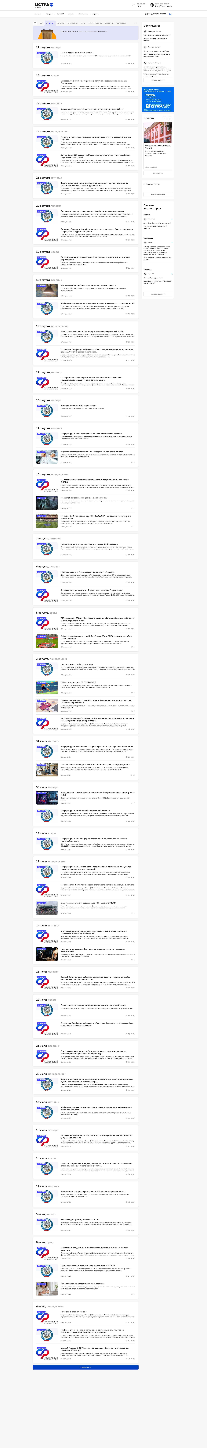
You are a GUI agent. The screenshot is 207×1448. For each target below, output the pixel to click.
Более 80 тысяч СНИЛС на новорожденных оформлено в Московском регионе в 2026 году (95, 1349)
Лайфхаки (109, 23)
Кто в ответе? (73, 23)
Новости (38, 14)
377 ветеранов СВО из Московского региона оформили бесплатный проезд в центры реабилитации (97, 619)
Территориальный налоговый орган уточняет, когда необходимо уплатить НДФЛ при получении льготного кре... (97, 1080)
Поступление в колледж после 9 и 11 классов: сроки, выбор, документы (95, 764)
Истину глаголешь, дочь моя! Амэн (156, 51)
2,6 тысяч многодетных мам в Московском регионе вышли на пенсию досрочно (94, 1248)
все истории (158, 173)
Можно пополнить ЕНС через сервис (78, 405)
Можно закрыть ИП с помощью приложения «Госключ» (88, 572)
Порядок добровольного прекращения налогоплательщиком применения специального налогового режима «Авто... (97, 1164)
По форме (50, 23)
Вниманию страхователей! (73, 1312)
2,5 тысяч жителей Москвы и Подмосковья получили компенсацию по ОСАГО (95, 480)
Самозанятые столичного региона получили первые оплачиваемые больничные (94, 82)
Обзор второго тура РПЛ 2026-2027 (78, 682)
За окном (60, 23)
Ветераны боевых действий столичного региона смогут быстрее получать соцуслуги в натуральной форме (97, 230)
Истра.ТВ (60, 14)
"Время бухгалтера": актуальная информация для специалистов (92, 451)
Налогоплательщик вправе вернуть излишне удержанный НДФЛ (92, 331)
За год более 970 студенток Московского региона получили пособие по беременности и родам (96, 156)
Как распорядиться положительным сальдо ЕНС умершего (89, 544)
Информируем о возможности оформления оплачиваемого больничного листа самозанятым (96, 1108)
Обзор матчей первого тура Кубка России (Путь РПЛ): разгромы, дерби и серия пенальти (96, 637)
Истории (49, 14)
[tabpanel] (158, 146)
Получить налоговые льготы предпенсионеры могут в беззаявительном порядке (96, 138)
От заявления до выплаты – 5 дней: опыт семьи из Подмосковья (92, 590)
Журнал (96, 14)
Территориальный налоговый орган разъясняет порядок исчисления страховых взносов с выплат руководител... (94, 184)
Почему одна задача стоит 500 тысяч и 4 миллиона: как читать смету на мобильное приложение (96, 701)
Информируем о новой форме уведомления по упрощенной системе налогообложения (94, 839)
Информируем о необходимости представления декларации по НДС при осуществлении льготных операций (96, 867)
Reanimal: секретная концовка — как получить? (84, 498)
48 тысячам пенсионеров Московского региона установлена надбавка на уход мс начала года (96, 1136)
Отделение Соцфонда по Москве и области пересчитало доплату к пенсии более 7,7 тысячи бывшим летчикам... (97, 350)
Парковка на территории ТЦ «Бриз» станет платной (157, 282)
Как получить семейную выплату (77, 664)
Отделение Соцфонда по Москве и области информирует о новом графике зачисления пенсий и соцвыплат (97, 1024)
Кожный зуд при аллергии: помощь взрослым (83, 1283)
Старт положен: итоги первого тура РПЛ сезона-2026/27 (88, 903)
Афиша (71, 14)
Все (41, 23)
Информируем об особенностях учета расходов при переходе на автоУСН (97, 746)
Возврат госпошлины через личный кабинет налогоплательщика (92, 211)
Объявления (83, 14)
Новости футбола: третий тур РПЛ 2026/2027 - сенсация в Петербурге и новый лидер (96, 517)
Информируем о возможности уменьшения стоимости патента (91, 433)
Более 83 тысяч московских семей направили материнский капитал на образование (95, 258)
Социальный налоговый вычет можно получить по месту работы (92, 109)
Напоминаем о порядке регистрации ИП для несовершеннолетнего (93, 1191)
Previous (164, 119)
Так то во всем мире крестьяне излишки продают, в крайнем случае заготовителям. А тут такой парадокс (157, 69)
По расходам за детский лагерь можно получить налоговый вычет (93, 1005)
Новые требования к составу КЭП (77, 52)
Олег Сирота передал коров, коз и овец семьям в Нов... (156, 55)
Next (170, 119)
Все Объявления (158, 194)
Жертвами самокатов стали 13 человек (155, 39)
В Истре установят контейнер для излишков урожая (156, 75)
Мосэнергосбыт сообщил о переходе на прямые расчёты (88, 285)
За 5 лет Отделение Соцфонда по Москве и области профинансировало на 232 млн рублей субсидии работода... (97, 719)
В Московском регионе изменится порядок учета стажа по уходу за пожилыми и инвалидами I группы (94, 932)
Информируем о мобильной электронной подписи (85, 810)
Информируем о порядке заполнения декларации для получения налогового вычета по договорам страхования (92, 1331)
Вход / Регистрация (163, 6)
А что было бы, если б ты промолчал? (157, 35)
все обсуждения (158, 80)
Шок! (83, 23)
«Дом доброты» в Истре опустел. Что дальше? (157, 258)
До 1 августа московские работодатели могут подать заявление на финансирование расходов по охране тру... (93, 1052)
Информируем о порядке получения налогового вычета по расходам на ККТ (98, 303)
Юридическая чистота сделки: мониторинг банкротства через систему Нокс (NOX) (98, 793)
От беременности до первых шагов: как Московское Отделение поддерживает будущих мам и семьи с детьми (91, 378)
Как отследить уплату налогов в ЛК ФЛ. (80, 1219)
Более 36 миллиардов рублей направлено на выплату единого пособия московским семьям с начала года (95, 978)
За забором (121, 23)
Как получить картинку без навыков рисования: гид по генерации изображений (93, 950)
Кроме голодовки (95, 23)
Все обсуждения (158, 294)
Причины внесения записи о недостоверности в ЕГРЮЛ (88, 1265)
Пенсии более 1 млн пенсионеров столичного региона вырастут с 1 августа (97, 885)
